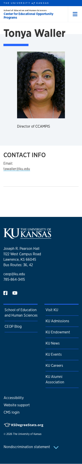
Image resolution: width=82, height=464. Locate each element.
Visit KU (52, 310)
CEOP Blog (13, 326)
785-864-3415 (14, 279)
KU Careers (54, 365)
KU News (53, 343)
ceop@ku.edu (14, 274)
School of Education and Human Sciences (25, 10)
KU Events (54, 354)
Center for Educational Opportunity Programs (28, 16)
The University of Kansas (27, 434)
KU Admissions (57, 321)
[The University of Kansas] (27, 236)
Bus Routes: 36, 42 (18, 265)
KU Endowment (58, 332)
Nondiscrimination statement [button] (27, 446)
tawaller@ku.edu (16, 168)
